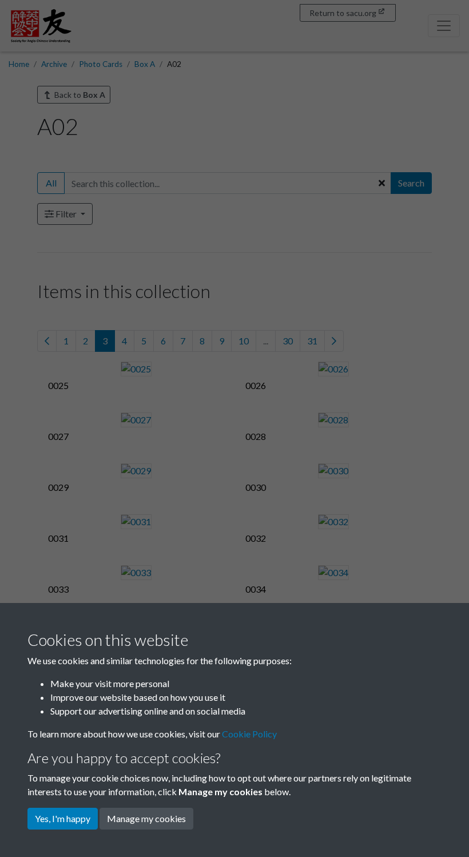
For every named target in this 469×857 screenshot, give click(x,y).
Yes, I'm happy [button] (62, 818)
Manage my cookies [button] (146, 818)
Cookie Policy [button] (249, 733)
